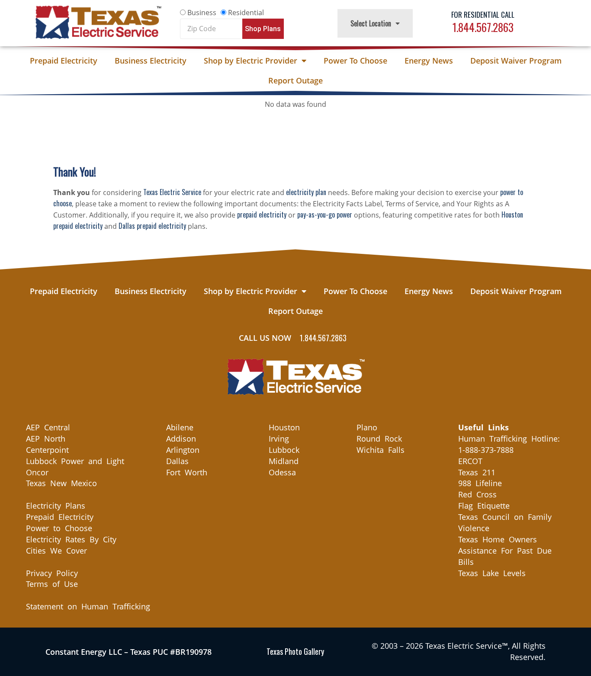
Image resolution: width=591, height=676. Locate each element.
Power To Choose (355, 60)
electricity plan (306, 192)
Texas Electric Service (172, 192)
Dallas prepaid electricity (152, 226)
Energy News (429, 60)
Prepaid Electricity (63, 60)
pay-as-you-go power (324, 214)
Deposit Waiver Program (516, 60)
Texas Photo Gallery (295, 651)
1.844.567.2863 (483, 27)
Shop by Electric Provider (250, 60)
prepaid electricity (261, 214)
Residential (246, 12)
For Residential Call (482, 14)
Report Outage (295, 80)
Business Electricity (150, 60)
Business (201, 12)
